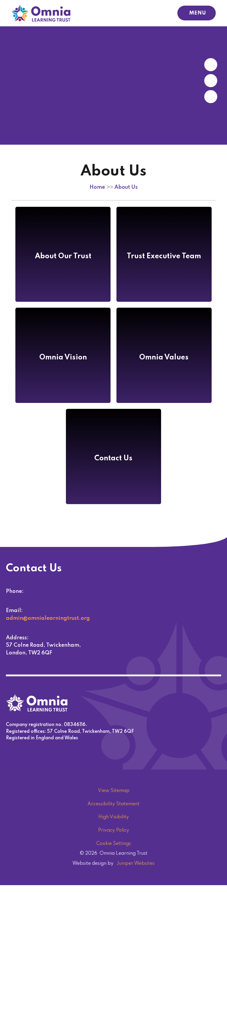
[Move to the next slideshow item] (210, 64)
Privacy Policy (113, 830)
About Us (126, 187)
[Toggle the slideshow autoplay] (210, 96)
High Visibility (113, 817)
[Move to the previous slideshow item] (210, 80)
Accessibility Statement (113, 804)
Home (97, 187)
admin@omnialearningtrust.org (48, 618)
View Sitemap (113, 790)
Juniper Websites (135, 863)
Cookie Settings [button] (113, 843)
